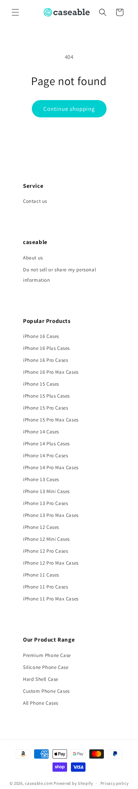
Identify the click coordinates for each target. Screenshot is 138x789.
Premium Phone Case (47, 655)
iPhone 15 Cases (41, 384)
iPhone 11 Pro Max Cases (51, 598)
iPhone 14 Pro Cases (45, 455)
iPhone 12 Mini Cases (46, 539)
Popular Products (47, 320)
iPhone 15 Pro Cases (45, 408)
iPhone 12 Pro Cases (45, 551)
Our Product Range (49, 639)
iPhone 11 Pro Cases (45, 586)
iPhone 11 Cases (41, 575)
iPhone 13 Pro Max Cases (51, 515)
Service (33, 185)
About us (33, 257)
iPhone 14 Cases (41, 431)
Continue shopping (69, 108)
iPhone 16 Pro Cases (45, 360)
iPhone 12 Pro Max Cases (51, 563)
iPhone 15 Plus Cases (46, 396)
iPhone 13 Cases (41, 479)
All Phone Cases (40, 703)
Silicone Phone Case (45, 667)
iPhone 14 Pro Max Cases (51, 467)
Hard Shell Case (40, 679)
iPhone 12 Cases (41, 527)
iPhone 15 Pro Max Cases (51, 419)
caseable (35, 242)
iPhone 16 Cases (41, 336)
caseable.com (39, 783)
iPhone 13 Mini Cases (46, 491)
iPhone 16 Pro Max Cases (51, 372)
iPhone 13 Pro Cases (45, 503)
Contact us (35, 201)
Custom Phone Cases (46, 691)
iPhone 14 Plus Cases (46, 443)
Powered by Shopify (73, 783)
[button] (15, 12)
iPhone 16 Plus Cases (46, 348)
